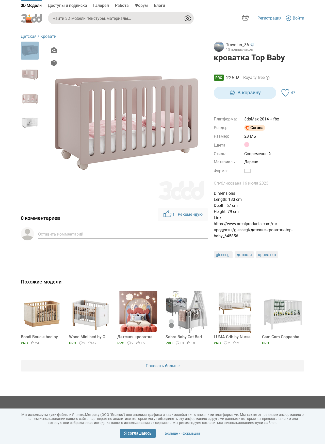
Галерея (101, 5)
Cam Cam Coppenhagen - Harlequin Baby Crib (282, 336)
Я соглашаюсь (138, 433)
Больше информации (182, 433)
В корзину (249, 93)
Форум (141, 5)
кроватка (267, 254)
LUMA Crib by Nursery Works (234, 336)
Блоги (159, 5)
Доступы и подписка (67, 5)
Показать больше (163, 365)
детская (244, 254)
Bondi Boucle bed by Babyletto (41, 336)
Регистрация (269, 18)
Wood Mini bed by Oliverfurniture (89, 336)
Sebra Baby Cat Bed (184, 336)
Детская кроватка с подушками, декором (137, 336)
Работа (122, 5)
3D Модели (31, 5)
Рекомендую (187, 214)
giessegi (223, 254)
